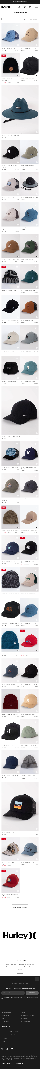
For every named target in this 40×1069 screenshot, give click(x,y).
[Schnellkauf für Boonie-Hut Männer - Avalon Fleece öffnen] (37, 772)
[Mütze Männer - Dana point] (10, 337)
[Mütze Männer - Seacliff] (10, 184)
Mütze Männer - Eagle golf (28, 862)
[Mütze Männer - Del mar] (10, 35)
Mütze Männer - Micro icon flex (29, 290)
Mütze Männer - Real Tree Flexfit (9, 863)
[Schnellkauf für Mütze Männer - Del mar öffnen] (18, 45)
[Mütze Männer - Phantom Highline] (29, 152)
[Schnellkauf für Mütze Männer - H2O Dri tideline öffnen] (37, 681)
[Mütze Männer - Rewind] (29, 640)
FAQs (2, 1018)
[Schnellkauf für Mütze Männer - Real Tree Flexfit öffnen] (18, 859)
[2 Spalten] (2, 19)
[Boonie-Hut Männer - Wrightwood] (10, 65)
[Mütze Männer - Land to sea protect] (20, 109)
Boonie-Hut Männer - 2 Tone (9, 290)
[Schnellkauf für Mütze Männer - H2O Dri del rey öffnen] (18, 772)
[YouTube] (12, 1049)
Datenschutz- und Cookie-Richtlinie (10, 1032)
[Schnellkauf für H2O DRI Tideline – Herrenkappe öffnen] (37, 742)
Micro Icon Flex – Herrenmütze (29, 531)
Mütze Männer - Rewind (27, 654)
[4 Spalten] (6, 19)
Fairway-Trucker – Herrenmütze (10, 623)
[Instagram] (7, 1049)
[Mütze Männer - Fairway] (29, 246)
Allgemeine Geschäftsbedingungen (10, 1035)
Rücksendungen (5, 1015)
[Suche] (19, 7)
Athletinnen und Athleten (27, 1015)
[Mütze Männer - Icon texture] (29, 35)
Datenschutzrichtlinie (16, 997)
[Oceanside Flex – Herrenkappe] (29, 579)
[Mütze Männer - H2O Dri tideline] (29, 670)
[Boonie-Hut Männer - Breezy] (10, 368)
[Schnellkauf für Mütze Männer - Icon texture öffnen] (37, 45)
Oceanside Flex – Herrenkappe (28, 593)
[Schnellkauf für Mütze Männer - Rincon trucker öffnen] (18, 464)
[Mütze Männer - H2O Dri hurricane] (10, 485)
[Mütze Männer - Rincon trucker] (10, 453)
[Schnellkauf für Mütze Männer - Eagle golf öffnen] (37, 859)
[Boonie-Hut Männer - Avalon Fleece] (29, 762)
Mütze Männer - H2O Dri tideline (29, 684)
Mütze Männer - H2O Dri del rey (10, 775)
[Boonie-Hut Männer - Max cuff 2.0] (10, 517)
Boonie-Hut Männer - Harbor (9, 654)
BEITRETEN (32, 993)
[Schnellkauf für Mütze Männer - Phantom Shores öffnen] (18, 256)
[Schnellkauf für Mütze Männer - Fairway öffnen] (37, 256)
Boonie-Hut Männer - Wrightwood (7, 79)
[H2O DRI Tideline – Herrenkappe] (29, 731)
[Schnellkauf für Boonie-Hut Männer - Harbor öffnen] (18, 650)
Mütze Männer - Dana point (9, 351)
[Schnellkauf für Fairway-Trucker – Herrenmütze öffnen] (18, 620)
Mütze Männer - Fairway (27, 260)
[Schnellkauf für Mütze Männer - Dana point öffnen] (18, 348)
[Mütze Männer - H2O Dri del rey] (10, 762)
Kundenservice (5, 1021)
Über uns (23, 1012)
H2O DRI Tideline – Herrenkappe (29, 745)
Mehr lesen (20, 973)
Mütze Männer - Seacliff (8, 197)
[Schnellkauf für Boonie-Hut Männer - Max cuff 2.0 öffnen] (18, 527)
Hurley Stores (24, 1018)
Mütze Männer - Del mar (8, 48)
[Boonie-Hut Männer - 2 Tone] (10, 276)
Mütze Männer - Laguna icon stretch (9, 166)
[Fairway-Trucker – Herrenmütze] (10, 610)
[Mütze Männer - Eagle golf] (29, 849)
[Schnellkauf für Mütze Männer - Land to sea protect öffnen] (37, 132)
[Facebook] (2, 1049)
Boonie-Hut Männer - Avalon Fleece (28, 776)
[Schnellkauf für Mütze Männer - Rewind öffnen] (37, 650)
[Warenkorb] (30, 7)
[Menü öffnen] (37, 7)
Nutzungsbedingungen (32, 997)
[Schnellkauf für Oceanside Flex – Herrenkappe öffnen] (37, 590)
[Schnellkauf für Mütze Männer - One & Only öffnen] (37, 75)
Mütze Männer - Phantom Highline (27, 166)
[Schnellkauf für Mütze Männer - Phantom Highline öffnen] (37, 162)
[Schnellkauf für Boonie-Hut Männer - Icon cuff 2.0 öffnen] (18, 711)
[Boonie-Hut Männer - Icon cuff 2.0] (10, 701)
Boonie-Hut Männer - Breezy (9, 381)
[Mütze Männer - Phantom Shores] (10, 246)
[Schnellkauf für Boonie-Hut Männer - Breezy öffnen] (18, 378)
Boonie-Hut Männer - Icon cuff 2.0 (10, 714)
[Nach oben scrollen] (37, 979)
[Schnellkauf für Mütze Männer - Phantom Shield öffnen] (37, 194)
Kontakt (3, 1041)
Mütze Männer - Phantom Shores (10, 260)
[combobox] (7, 1063)
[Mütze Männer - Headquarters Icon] (29, 547)
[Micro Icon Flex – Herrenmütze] (29, 517)
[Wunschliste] (24, 7)
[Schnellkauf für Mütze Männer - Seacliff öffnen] (18, 194)
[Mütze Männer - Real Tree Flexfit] (10, 849)
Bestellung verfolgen (6, 1012)
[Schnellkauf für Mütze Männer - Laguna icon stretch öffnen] (18, 162)
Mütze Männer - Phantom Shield (29, 197)
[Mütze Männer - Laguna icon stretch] (10, 152)
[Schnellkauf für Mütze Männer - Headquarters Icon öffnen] (37, 558)
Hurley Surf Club (25, 1021)
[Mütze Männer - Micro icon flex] (29, 276)
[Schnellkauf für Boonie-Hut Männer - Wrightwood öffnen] (18, 75)
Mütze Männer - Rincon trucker (10, 467)
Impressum (4, 1038)
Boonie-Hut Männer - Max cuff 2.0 (10, 531)
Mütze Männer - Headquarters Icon (29, 562)
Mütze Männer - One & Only (28, 79)
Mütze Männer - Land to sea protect (11, 135)
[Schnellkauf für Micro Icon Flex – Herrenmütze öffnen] (37, 527)
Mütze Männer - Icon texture (28, 48)
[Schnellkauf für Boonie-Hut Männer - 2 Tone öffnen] (18, 287)
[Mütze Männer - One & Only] (29, 65)
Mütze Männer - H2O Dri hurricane (8, 500)
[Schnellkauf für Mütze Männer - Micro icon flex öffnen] (37, 287)
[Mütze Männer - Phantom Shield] (29, 184)
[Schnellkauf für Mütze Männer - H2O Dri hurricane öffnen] (18, 496)
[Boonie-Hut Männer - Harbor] (10, 640)
